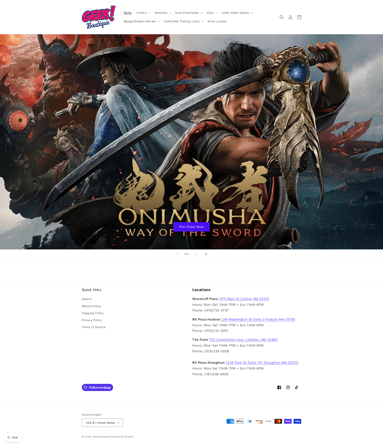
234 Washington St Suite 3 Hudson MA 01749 (258, 319)
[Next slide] (195, 254)
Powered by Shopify (121, 436)
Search (87, 299)
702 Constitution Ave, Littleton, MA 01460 (243, 340)
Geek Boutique (100, 436)
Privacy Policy (92, 320)
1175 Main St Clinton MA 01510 (244, 299)
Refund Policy (91, 306)
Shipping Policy (93, 313)
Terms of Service (94, 327)
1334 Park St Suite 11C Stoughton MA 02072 (262, 363)
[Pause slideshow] (205, 254)
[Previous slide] (177, 254)
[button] (143, 13)
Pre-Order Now (191, 227)
